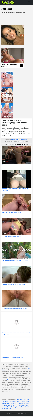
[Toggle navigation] (29, 2)
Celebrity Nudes (15, 407)
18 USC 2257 (14, 413)
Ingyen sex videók (24, 403)
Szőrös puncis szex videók (19, 139)
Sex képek (26, 399)
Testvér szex (18, 399)
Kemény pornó (5, 403)
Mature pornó (14, 403)
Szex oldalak (5, 401)
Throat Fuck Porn (12, 405)
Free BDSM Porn (23, 405)
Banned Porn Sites (7, 408)
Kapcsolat (8, 413)
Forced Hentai (25, 407)
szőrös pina (6, 379)
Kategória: (8, 139)
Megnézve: (21, 141)
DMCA (19, 413)
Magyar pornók (25, 401)
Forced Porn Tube (14, 401)
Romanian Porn (6, 407)
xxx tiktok (4, 405)
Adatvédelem (23, 413)
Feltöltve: (7, 141)
